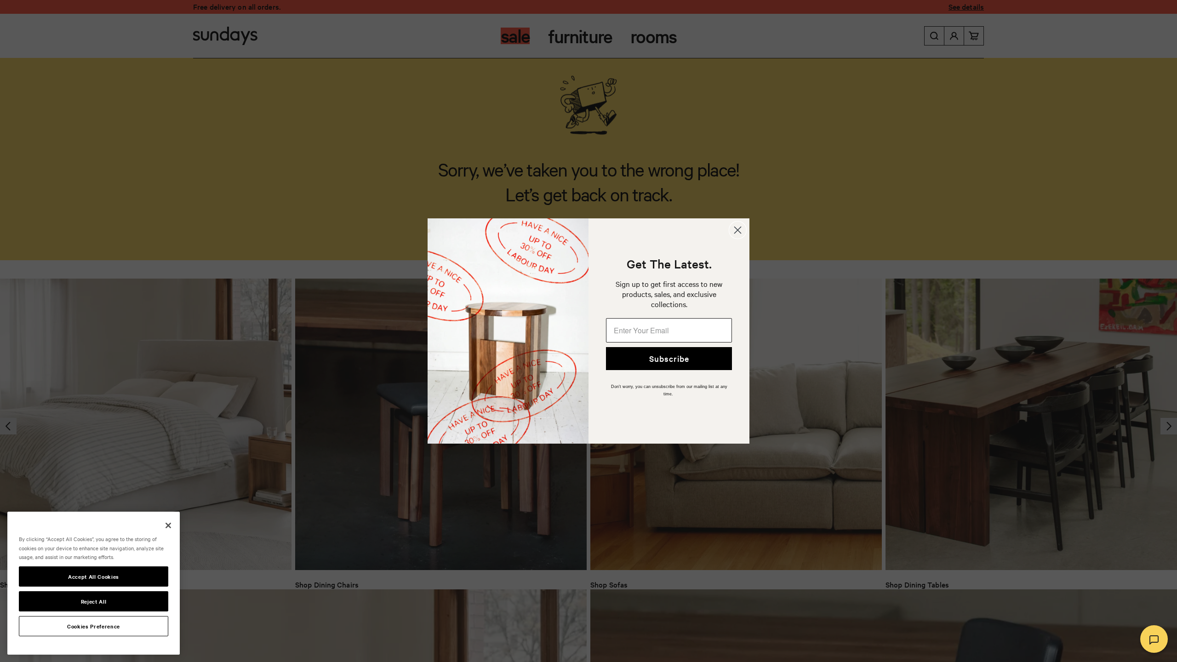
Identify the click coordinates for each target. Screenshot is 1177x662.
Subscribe (669, 358)
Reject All (94, 601)
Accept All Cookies (93, 576)
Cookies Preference (93, 626)
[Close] (168, 525)
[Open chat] (1154, 639)
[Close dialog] (738, 230)
